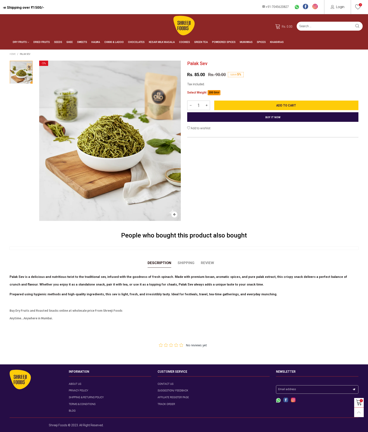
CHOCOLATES (136, 42)
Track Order (166, 404)
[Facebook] (305, 7)
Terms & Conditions (82, 404)
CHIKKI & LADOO (114, 42)
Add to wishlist (200, 128)
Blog (72, 410)
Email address (287, 389)
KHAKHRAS (277, 42)
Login (340, 7)
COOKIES (184, 42)
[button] (190, 105)
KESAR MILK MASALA (162, 42)
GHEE (69, 42)
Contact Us (165, 383)
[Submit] (357, 26)
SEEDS (58, 42)
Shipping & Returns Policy (86, 397)
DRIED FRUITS (41, 42)
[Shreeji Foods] (184, 25)
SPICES (261, 42)
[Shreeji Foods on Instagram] (293, 400)
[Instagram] (315, 7)
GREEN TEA (201, 42)
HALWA (95, 42)
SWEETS (82, 42)
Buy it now (272, 117)
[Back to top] (359, 412)
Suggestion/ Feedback (173, 390)
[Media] (174, 214)
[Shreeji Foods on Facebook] (285, 400)
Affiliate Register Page (173, 397)
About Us (75, 383)
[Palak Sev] (110, 141)
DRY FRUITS (20, 42)
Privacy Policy (78, 390)
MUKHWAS (246, 42)
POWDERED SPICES (224, 42)
